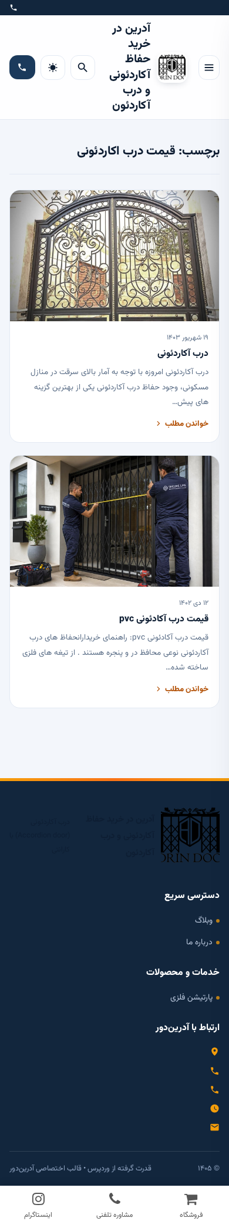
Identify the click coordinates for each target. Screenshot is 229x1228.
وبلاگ (204, 920)
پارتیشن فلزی (191, 997)
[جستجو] (82, 67)
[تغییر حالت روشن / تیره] (53, 67)
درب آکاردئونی (182, 353)
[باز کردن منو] (209, 67)
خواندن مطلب (186, 424)
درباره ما (199, 942)
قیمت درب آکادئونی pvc (163, 619)
